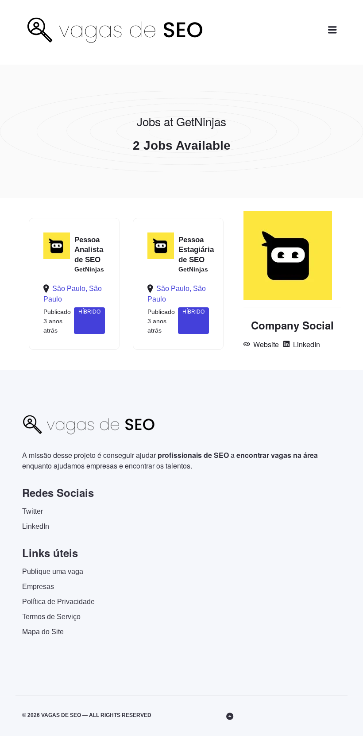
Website (265, 344)
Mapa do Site (43, 631)
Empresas (38, 586)
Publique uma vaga (52, 571)
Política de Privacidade (58, 601)
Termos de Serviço (51, 616)
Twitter (32, 511)
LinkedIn (305, 344)
